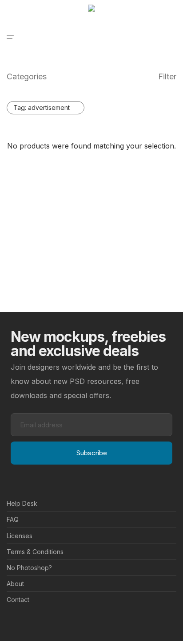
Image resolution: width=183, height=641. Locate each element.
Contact (18, 599)
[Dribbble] (38, 621)
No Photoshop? (29, 567)
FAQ (13, 519)
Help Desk (22, 503)
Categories (27, 76)
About (15, 583)
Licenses (19, 535)
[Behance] (10, 621)
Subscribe (91, 453)
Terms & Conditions (35, 551)
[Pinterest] (24, 621)
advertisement (41, 107)
